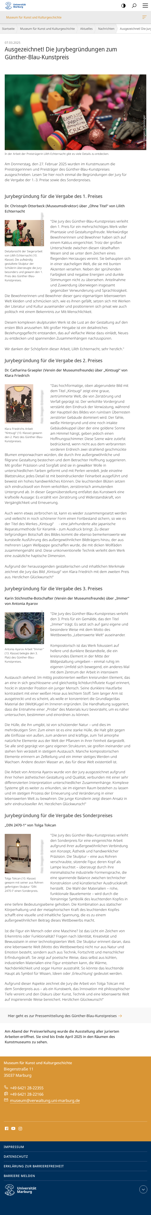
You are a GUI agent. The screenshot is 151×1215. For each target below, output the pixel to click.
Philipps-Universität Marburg (27, 1196)
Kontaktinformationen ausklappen (143, 1189)
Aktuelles (86, 29)
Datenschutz (16, 1156)
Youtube (12, 1128)
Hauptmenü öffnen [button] (145, 5)
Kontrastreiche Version (123, 5)
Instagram (20, 1128)
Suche (134, 5)
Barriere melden (19, 1176)
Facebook (6, 1128)
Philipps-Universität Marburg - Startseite (17, 5)
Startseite (8, 29)
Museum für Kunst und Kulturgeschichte (145, 17)
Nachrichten (106, 29)
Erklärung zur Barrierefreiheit (34, 1166)
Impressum (14, 1147)
